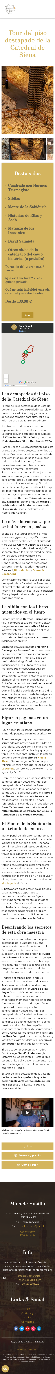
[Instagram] (33, 1328)
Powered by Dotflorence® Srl (27, 1349)
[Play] (27, 1112)
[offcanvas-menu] (50, 9)
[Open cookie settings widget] (5, 1368)
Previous (6, 149)
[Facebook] (16, 1328)
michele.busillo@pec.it (30, 1226)
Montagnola (9, 883)
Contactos (27, 1321)
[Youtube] (27, 1328)
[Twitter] (21, 1328)
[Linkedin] (39, 1328)
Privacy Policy (27, 1235)
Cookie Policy (27, 1231)
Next (48, 149)
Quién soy (27, 1313)
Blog (27, 1308)
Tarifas (27, 1317)
